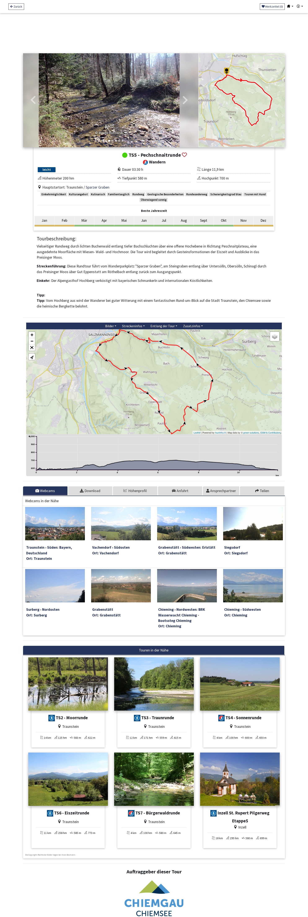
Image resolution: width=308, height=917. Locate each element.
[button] (33, 100)
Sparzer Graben (97, 187)
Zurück (17, 6)
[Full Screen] (32, 347)
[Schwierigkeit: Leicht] (221, 718)
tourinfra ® (220, 432)
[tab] (45, 490)
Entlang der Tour (162, 326)
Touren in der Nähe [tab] (153, 650)
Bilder (109, 326)
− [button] (32, 341)
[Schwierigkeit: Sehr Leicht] (51, 718)
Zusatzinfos (191, 326)
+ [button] (32, 334)
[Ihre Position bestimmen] (32, 357)
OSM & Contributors (270, 432)
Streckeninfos (132, 326)
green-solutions (251, 432)
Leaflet (197, 432)
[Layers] (274, 336)
